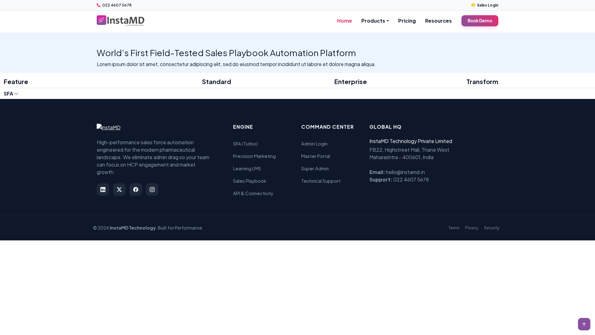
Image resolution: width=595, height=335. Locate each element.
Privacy (471, 227)
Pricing (407, 20)
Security (492, 227)
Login (487, 5)
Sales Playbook (249, 181)
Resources (438, 20)
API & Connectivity (253, 193)
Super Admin (315, 168)
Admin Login (314, 143)
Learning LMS (247, 168)
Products (373, 20)
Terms (454, 227)
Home (344, 20)
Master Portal (315, 156)
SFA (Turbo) (245, 143)
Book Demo (480, 20)
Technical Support (321, 181)
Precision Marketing (254, 156)
